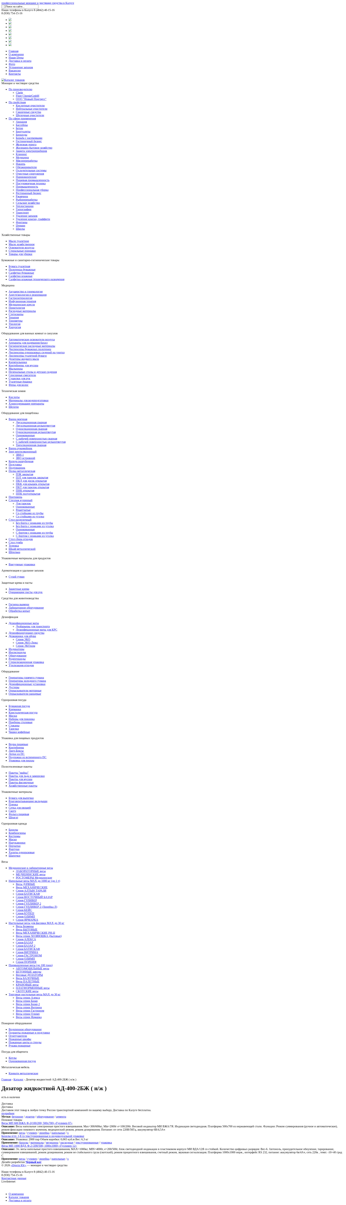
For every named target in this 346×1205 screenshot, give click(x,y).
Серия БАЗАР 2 (25, 945)
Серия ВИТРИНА (27, 952)
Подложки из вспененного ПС (27, 757)
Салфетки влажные (20, 276)
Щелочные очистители (30, 115)
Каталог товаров (19, 1197)
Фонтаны (21, 222)
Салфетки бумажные (21, 272)
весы (22, 1132)
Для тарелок (23, 503)
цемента (61, 1116)
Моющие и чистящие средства (20, 83)
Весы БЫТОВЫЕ (26, 929)
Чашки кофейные (19, 732)
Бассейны (22, 125)
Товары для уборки (20, 254)
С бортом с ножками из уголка (35, 535)
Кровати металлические (23, 1073)
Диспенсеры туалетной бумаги (28, 355)
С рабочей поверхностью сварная (36, 438)
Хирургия (15, 327)
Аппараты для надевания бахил (28, 342)
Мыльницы (16, 368)
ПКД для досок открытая (31, 480)
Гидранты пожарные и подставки (29, 1032)
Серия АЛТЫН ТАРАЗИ (31, 890)
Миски (13, 715)
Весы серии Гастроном (30, 1010)
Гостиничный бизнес (29, 141)
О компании (16, 54)
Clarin (19, 92)
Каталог (18, 1079)
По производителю (20, 89)
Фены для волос (18, 384)
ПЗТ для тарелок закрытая (32, 477)
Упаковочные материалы (16, 791)
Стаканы (14, 725)
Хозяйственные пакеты (23, 785)
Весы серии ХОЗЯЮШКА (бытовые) (39, 936)
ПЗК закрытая (24, 474)
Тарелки (14, 728)
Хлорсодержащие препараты (26, 403)
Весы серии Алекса (28, 997)
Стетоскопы (16, 314)
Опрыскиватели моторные (25, 690)
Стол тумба (16, 542)
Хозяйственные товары (15, 234)
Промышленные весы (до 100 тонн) (31, 965)
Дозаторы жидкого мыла (24, 358)
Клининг (21, 154)
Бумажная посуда (19, 706)
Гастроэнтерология (20, 298)
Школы (20, 228)
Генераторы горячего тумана (26, 677)
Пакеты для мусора (20, 779)
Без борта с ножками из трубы (34, 522)
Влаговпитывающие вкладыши (28, 801)
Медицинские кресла (22, 304)
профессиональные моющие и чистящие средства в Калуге (37, 3)
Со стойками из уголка (30, 516)
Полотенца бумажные (22, 269)
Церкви (20, 225)
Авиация (21, 121)
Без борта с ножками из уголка (35, 526)
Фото (12, 64)
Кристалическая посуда (23, 712)
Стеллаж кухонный (20, 500)
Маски (13, 839)
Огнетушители (18, 1035)
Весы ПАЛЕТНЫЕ (27, 981)
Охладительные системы (31, 170)
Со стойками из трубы (29, 513)
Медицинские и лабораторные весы (31, 867)
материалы (37, 1142)
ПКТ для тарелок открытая (32, 487)
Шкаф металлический (22, 548)
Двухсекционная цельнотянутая (35, 425)
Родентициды (17, 658)
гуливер (32, 1132)
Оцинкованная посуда (22, 1061)
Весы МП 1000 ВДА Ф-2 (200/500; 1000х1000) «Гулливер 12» (39, 1145)
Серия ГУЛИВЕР (26, 900)
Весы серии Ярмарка (29, 1017)
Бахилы (13, 829)
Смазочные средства (28, 112)
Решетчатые (23, 509)
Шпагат (13, 817)
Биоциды (21, 134)
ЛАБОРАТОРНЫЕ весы (31, 871)
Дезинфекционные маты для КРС (36, 629)
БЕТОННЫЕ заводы (28, 971)
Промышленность (27, 186)
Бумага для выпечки (21, 797)
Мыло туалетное (19, 241)
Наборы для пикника (22, 719)
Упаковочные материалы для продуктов (26, 558)
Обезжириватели (26, 167)
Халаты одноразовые (22, 852)
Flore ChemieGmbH (27, 95)
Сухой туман (17, 576)
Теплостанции (25, 206)
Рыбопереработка (26, 199)
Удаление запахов (26, 215)
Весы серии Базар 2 (28, 1004)
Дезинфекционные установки (27, 684)
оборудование (45, 1116)
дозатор (30, 1116)
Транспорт (22, 212)
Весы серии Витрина (29, 1007)
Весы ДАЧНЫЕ (25, 884)
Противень (15, 497)
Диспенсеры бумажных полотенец (30, 349)
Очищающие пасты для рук (26, 592)
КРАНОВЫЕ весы (27, 984)
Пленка (13, 804)
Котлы (13, 1057)
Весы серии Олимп (28, 1013)
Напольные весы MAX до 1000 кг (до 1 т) (34, 880)
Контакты (15, 73)
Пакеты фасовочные (21, 782)
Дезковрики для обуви (22, 636)
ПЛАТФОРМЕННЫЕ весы (33, 987)
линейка (44, 1132)
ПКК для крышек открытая (32, 484)
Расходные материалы (22, 311)
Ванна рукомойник (20, 448)
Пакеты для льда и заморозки (27, 776)
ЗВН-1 (20, 454)
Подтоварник (17, 467)
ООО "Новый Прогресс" (31, 99)
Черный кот (33, 1162)
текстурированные (87, 1142)
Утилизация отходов (21, 665)
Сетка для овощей (20, 807)
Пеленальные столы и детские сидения (33, 371)
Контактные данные (13, 1178)
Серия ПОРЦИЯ (26, 961)
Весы (4, 861)
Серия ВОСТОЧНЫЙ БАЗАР (34, 897)
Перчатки (15, 845)
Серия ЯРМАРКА (27, 919)
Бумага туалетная (19, 266)
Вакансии (15, 70)
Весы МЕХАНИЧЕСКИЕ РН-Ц (35, 932)
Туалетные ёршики (20, 381)
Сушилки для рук (19, 378)
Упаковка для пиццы (21, 760)
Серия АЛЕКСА (26, 939)
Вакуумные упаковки (22, 564)
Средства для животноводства (20, 598)
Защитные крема (19, 588)
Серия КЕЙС (24, 910)
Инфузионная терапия (22, 301)
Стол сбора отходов (21, 539)
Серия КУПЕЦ (25, 913)
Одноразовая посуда (13, 699)
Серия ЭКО (23, 639)
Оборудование (17, 655)
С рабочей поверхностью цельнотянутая (41, 441)
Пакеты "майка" (19, 772)
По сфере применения (22, 118)
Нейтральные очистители (31, 108)
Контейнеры (16, 747)
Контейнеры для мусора (23, 365)
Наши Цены (16, 57)
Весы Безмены (25, 926)
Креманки (15, 709)
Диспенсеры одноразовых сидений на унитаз (37, 352)
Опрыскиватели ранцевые (25, 693)
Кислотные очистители (30, 105)
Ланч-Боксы (16, 750)
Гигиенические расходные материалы (32, 345)
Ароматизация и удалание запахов (22, 570)
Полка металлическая (22, 471)
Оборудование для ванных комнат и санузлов (29, 333)
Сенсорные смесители (22, 375)
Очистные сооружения (30, 173)
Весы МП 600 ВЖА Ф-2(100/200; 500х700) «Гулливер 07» (36, 1123)
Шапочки (14, 855)
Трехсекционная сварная (31, 445)
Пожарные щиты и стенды (25, 1042)
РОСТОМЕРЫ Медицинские (34, 877)
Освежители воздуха (21, 247)
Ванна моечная (18, 419)
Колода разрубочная (21, 461)
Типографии (23, 209)
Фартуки (14, 849)
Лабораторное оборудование (26, 607)
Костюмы (14, 836)
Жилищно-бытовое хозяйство (34, 147)
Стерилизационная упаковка (26, 662)
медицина (52, 1142)
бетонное (17, 1116)
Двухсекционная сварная (31, 422)
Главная (13, 51)
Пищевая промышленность (32, 180)
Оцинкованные (25, 435)
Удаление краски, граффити (33, 219)
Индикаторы (16, 649)
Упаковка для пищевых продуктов (22, 738)
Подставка (15, 464)
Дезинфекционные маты (24, 623)
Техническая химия (13, 391)
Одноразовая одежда (14, 823)
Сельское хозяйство (28, 202)
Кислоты (14, 397)
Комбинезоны (17, 832)
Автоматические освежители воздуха (32, 339)
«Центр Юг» (18, 1165)
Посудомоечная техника (31, 183)
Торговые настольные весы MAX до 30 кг (35, 994)
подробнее (7, 1113)
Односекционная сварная (31, 428)
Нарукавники (17, 842)
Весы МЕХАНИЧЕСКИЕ (32, 887)
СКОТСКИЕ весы (27, 991)
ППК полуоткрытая (28, 493)
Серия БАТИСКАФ (28, 893)
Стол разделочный (20, 519)
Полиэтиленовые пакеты (16, 766)
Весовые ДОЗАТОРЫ (29, 974)
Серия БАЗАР (24, 942)
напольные (58, 1132)
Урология (14, 323)
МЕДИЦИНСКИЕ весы (30, 874)
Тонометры (16, 320)
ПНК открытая (25, 490)
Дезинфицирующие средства (26, 632)
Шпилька (14, 552)
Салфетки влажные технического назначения (36, 279)
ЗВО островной (25, 458)
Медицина (22, 157)
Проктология (17, 307)
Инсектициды (17, 652)
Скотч (12, 810)
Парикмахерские (26, 176)
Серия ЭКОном (25, 645)
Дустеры (14, 687)
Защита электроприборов (31, 150)
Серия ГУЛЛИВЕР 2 (28, 903)
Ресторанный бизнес (28, 193)
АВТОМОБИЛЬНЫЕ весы (32, 968)
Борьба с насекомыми (29, 137)
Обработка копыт (19, 610)
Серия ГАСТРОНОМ (29, 955)
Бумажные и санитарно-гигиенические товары (30, 260)
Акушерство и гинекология (26, 291)
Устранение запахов (21, 67)
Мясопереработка (26, 160)
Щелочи (14, 406)
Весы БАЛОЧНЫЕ (27, 978)
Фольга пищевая (19, 814)
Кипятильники (18, 362)
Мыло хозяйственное (22, 244)
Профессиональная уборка (32, 189)
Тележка (14, 545)
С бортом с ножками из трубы (34, 532)
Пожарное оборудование (16, 1023)
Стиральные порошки (22, 250)
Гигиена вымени (19, 604)
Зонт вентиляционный (23, 451)
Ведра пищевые (18, 744)
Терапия (14, 317)
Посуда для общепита (14, 1051)
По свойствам (17, 102)
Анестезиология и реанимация (27, 294)
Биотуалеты (23, 131)
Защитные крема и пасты (16, 582)
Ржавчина (22, 196)
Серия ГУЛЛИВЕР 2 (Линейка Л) (36, 906)
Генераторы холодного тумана (27, 680)
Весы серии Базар (27, 1000)
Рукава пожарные (19, 1045)
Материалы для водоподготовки (28, 400)
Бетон (19, 128)
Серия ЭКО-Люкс (27, 642)
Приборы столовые (20, 722)
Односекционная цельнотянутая (36, 432)
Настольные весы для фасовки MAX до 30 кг (36, 923)
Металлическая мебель (15, 1067)
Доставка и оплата (20, 60)
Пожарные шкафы (20, 1039)
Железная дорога (26, 144)
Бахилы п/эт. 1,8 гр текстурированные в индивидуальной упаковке (42, 1136)
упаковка (106, 1142)
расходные (66, 1142)
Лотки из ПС (17, 754)
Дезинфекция (9, 617)
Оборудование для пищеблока (20, 413)
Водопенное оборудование (25, 1029)
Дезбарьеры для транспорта (33, 626)
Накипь (20, 163)
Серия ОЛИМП (25, 916)
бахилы (23, 1142)
